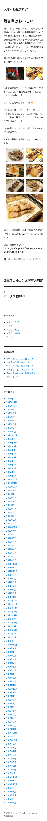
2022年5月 (11, 545)
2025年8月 (11, 409)
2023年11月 (11, 483)
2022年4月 (11, 549)
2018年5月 (11, 714)
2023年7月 (11, 497)
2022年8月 (11, 534)
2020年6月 (11, 622)
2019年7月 (11, 663)
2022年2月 (11, 556)
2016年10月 (11, 784)
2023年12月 (11, 479)
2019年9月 (11, 655)
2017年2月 (11, 769)
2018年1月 (11, 729)
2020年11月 (11, 604)
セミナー (10, 326)
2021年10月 (11, 571)
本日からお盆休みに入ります (19, 369)
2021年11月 (11, 567)
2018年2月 (11, 725)
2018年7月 (11, 707)
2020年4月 (11, 630)
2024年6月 (11, 457)
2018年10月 (11, 696)
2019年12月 (11, 644)
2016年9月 (11, 788)
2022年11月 (11, 527)
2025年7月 (11, 413)
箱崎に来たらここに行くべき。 (21, 358)
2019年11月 (11, 648)
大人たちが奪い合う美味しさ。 (21, 366)
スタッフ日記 (33, 259)
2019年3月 (11, 677)
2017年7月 (11, 751)
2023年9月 (11, 490)
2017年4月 (11, 762)
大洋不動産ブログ (16, 9)
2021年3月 (11, 593)
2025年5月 (11, 417)
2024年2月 (11, 472)
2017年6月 (11, 755)
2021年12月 (11, 564)
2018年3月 (11, 722)
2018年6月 (11, 710)
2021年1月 (11, 597)
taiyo (9, 259)
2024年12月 (12, 435)
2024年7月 (11, 453)
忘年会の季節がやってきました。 (22, 362)
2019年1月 (11, 685)
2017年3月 (11, 766)
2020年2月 (11, 637)
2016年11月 (11, 780)
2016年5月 (11, 802)
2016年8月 (11, 791)
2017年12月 (11, 733)
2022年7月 (11, 538)
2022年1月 (11, 560)
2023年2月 (11, 516)
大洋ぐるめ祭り (13, 333)
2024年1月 (11, 475)
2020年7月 (11, 619)
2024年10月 (12, 442)
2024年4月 (11, 464)
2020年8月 (11, 615)
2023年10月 (11, 486)
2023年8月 (11, 494)
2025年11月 (11, 402)
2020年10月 (12, 608)
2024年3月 (11, 468)
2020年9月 (11, 611)
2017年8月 (11, 747)
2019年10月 (11, 652)
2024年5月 (11, 461)
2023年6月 (11, 501)
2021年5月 (11, 586)
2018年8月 (11, 703)
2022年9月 (11, 530)
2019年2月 (11, 681)
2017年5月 (11, 758)
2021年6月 (11, 582)
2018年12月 (11, 688)
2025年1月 (11, 431)
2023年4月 (11, 508)
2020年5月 (11, 626)
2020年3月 (11, 633)
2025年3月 (11, 424)
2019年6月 (11, 666)
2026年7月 (11, 398)
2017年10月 (11, 740)
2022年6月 (11, 542)
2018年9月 (11, 699)
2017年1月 (11, 773)
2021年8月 (11, 575)
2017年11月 (11, 736)
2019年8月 (11, 659)
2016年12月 (11, 777)
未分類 (9, 337)
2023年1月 (11, 519)
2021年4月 (11, 589)
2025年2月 (11, 428)
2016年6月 (11, 799)
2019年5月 (11, 670)
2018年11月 (11, 692)
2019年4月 (11, 674)
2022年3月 (11, 553)
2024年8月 (11, 450)
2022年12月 (11, 523)
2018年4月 (11, 718)
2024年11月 (11, 439)
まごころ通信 (12, 329)
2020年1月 (11, 641)
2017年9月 (11, 744)
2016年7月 (11, 795)
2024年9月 (11, 446)
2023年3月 (11, 512)
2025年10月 (11, 406)
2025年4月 (11, 420)
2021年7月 (11, 578)
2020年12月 (12, 600)
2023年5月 (11, 505)
